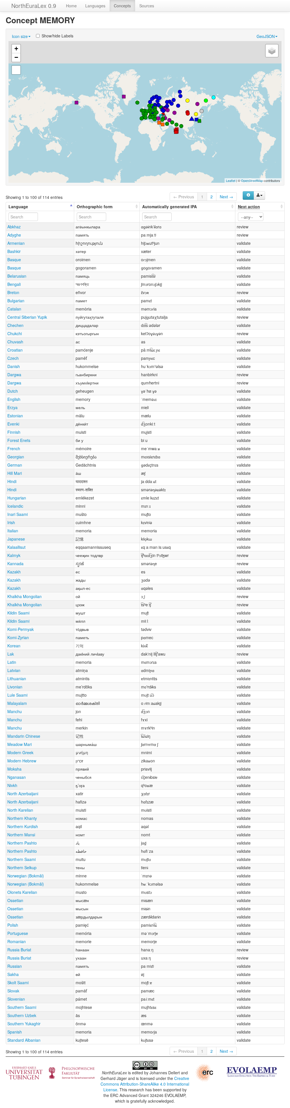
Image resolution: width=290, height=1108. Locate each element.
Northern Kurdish (22, 826)
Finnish (13, 432)
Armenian (16, 243)
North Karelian (20, 810)
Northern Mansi (21, 834)
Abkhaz (14, 226)
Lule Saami (17, 695)
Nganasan (16, 777)
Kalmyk (13, 555)
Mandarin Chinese (23, 736)
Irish (11, 522)
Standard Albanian (23, 1040)
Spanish (14, 1032)
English (13, 399)
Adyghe (14, 235)
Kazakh (14, 572)
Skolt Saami (18, 982)
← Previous (183, 196)
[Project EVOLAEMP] (252, 1071)
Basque (14, 259)
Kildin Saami (18, 613)
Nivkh (12, 785)
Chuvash (15, 341)
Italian (12, 530)
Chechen (15, 325)
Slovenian (16, 999)
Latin (11, 662)
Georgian (15, 457)
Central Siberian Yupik (27, 317)
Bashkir (14, 251)
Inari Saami (17, 514)
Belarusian (16, 276)
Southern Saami (21, 1007)
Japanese (16, 539)
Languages (95, 5)
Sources (146, 5)
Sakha (13, 974)
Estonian (15, 415)
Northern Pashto (22, 843)
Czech (13, 358)
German (14, 465)
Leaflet (230, 180)
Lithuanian (16, 678)
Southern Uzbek (21, 1015)
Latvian (13, 670)
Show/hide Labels (57, 36)
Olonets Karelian (22, 892)
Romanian (16, 941)
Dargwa (14, 374)
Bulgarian (15, 300)
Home (71, 5)
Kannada (15, 563)
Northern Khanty (22, 818)
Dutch (12, 391)
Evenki (13, 424)
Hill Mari (14, 473)
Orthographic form (94, 206)
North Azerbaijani (22, 793)
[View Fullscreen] (16, 70)
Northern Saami (21, 859)
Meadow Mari (19, 744)
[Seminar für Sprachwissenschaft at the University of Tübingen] (50, 1072)
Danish (13, 366)
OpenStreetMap (252, 180)
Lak (10, 654)
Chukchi (14, 333)
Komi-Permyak (20, 629)
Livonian (14, 687)
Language (18, 206)
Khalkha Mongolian (24, 596)
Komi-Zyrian (18, 637)
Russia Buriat (19, 949)
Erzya (12, 407)
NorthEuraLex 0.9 (33, 5)
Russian (14, 966)
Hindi (11, 481)
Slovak (13, 991)
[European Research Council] (204, 1072)
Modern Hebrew (21, 761)
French (13, 448)
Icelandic (15, 506)
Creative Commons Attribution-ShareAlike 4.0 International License (145, 1083)
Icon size (20, 36)
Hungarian (16, 498)
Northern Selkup (22, 867)
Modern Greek (20, 752)
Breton (13, 292)
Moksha (14, 769)
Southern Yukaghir (23, 1023)
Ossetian (15, 900)
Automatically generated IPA (169, 206)
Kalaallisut (16, 547)
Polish (12, 925)
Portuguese (17, 933)
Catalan (14, 309)
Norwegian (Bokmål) (25, 876)
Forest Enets (18, 440)
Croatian (15, 350)
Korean (13, 645)
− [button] (16, 57)
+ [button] (16, 48)
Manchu (14, 711)
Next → (226, 196)
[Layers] (272, 50)
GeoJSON (266, 36)
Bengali (14, 284)
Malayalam (17, 703)
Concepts (122, 5)
